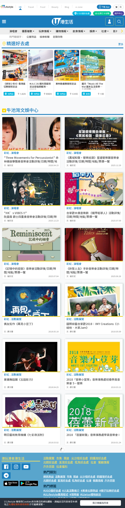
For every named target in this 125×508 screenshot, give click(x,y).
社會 (93, 462)
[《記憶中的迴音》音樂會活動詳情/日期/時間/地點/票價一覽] (31, 244)
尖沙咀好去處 (79, 458)
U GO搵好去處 (83, 13)
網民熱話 (48, 476)
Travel (31, 6)
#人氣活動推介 (70, 490)
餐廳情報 (103, 462)
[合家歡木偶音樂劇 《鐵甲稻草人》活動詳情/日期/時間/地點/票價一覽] (94, 189)
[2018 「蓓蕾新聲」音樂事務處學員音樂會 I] (94, 410)
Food (42, 6)
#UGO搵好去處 (52, 490)
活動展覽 (48, 458)
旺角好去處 (82, 462)
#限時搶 (74, 494)
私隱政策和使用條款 (19, 504)
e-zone (79, 6)
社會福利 (61, 466)
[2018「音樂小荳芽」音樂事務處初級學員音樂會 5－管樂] (94, 355)
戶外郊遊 (48, 466)
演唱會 (13, 31)
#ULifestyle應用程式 (55, 494)
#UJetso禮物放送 (90, 494)
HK (20, 6)
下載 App (105, 6)
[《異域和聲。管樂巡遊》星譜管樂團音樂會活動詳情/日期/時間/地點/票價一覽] (94, 133)
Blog (67, 6)
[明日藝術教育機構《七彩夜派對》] (31, 410)
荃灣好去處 (66, 462)
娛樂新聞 (44, 36)
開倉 (66, 458)
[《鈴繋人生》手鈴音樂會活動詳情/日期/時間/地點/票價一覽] (94, 244)
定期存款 (58, 36)
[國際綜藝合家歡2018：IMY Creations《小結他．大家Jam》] (94, 300)
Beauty (55, 6)
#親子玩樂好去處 (109, 490)
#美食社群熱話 (89, 490)
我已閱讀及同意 (100, 502)
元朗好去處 (50, 462)
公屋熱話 (31, 36)
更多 (120, 44)
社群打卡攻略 (103, 13)
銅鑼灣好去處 (98, 458)
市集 (59, 458)
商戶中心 (118, 13)
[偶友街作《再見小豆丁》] (31, 300)
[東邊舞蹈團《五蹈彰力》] (31, 355)
